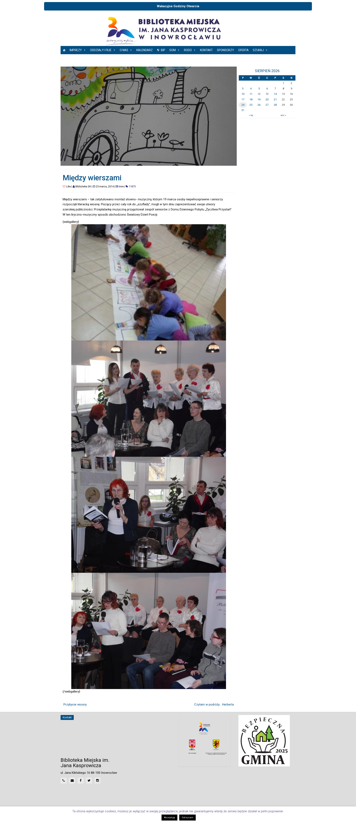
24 (242, 104)
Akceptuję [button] (169, 817)
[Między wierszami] (149, 116)
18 (250, 99)
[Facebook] (80, 780)
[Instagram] (97, 780)
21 (275, 99)
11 (250, 93)
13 (267, 93)
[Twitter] (89, 780)
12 (259, 93)
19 (259, 99)
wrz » (283, 115)
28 (275, 104)
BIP (163, 50)
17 (242, 99)
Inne (121, 186)
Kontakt (206, 50)
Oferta (243, 50)
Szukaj (258, 50)
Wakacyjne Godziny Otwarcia (178, 6)
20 (267, 99)
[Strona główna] (64, 50)
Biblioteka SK (83, 186)
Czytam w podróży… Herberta (214, 704)
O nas (124, 50)
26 (259, 104)
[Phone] (64, 780)
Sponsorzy (225, 50)
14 (275, 93)
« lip (251, 115)
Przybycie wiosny (75, 704)
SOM (172, 50)
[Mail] (72, 780)
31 (242, 110)
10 (242, 93)
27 (267, 104)
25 (250, 104)
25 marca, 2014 (105, 186)
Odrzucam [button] (187, 817)
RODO (188, 50)
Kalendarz (144, 50)
